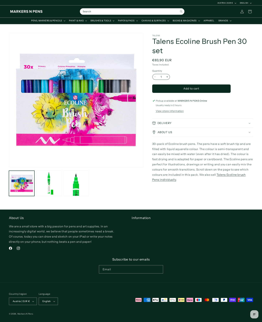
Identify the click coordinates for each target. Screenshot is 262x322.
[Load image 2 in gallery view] (49, 183)
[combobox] (132, 11)
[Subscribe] (159, 269)
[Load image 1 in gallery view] (21, 183)
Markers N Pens (25, 314)
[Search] (181, 11)
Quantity (157, 70)
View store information (170, 111)
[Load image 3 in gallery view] (76, 183)
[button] (48, 20)
